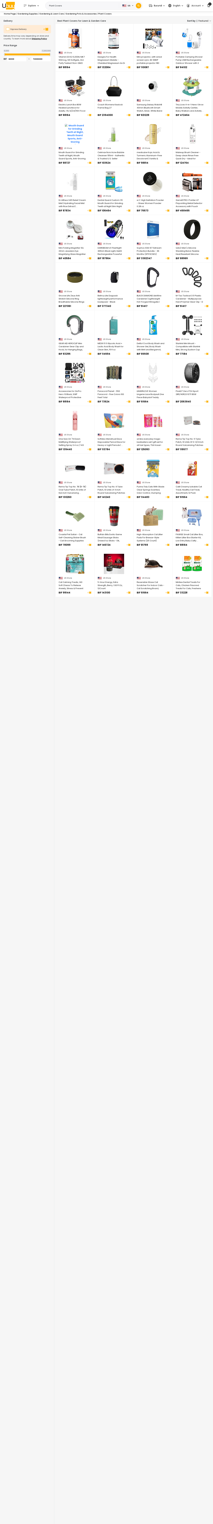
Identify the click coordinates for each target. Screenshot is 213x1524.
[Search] (138, 5)
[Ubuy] (8, 5)
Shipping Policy (39, 38)
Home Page (10, 13)
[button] (157, 6)
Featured (203, 20)
